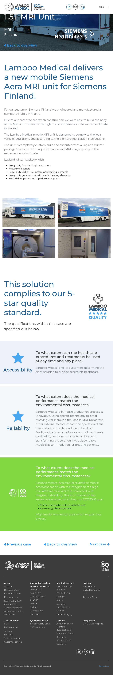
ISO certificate (37, 627)
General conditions (13, 607)
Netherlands (89, 586)
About (7, 583)
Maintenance (11, 627)
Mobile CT (35, 593)
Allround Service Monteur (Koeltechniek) (65, 626)
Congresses (89, 620)
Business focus (11, 590)
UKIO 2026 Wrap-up (93, 623)
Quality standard (39, 620)
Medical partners (65, 583)
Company (9, 586)
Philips (60, 600)
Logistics (8, 634)
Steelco (60, 610)
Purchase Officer (65, 633)
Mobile (33, 603)
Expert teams (11, 597)
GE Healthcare (64, 593)
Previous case (19, 544)
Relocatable (36, 610)
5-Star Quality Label (40, 623)
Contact (87, 583)
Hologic (60, 596)
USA (85, 593)
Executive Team (12, 593)
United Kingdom (91, 590)
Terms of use (104, 666)
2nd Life (34, 614)
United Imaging (64, 614)
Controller (61, 644)
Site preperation (12, 638)
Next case (98, 544)
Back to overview (22, 45)
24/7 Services (11, 620)
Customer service (13, 642)
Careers (61, 620)
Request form (90, 597)
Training (8, 631)
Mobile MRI (36, 589)
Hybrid (33, 607)
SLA (6, 623)
